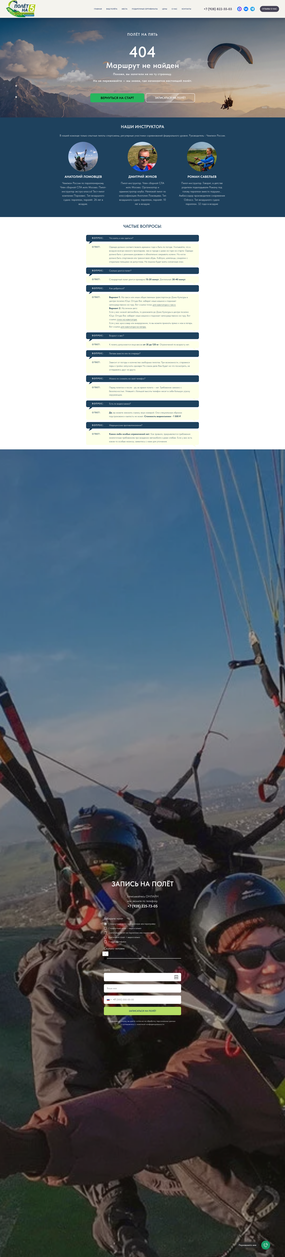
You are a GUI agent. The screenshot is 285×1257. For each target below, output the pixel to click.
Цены (164, 9)
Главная (98, 9)
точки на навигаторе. (127, 319)
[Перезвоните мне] (265, 1245)
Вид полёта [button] (111, 9)
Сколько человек (114, 948)
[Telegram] (252, 9)
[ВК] (246, 9)
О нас (174, 9)
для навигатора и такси (164, 304)
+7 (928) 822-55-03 (218, 9)
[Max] (239, 9)
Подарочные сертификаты (145, 9)
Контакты (186, 9)
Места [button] (124, 9)
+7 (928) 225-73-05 (142, 906)
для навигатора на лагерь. (133, 326)
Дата (107, 970)
